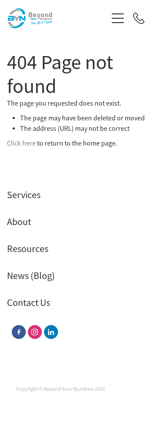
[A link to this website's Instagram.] (35, 332)
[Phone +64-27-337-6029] (138, 18)
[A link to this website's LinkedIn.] (51, 332)
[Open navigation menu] (117, 18)
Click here (21, 143)
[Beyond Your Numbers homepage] (57, 18)
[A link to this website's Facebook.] (19, 332)
